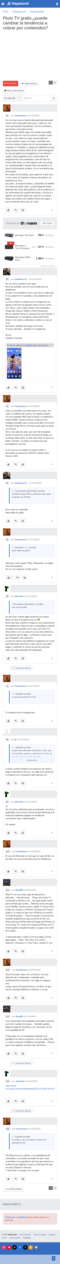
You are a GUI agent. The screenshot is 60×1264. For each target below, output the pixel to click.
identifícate (22, 1217)
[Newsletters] (36, 1247)
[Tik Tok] (14, 1247)
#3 (7, 406)
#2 (7, 279)
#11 (7, 890)
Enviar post (11, 84)
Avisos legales (15, 1238)
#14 (7, 1081)
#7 (7, 686)
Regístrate (10, 1217)
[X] (25, 1247)
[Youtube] (9, 1247)
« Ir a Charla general (13, 1189)
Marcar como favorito (15, 91)
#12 (7, 970)
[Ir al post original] (13, 491)
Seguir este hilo (30, 84)
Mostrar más (32, 760)
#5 (7, 540)
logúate (28, 345)
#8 (7, 740)
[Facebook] (20, 1247)
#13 (7, 1017)
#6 (7, 596)
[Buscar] (54, 98)
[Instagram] (3, 1247)
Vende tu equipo (39, 1235)
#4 (7, 483)
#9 (7, 802)
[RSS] (30, 1247)
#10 (7, 852)
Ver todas (47, 223)
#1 (7, 116)
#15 (7, 1129)
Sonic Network (25, 1235)
